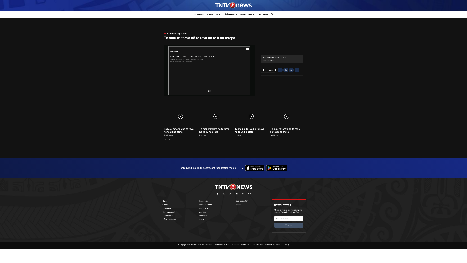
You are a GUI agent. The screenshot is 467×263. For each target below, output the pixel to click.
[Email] (297, 70)
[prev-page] (165, 139)
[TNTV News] (233, 187)
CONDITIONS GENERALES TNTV (244, 245)
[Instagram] (224, 193)
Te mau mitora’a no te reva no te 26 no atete (249, 130)
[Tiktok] (243, 193)
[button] (272, 14)
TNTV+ (238, 204)
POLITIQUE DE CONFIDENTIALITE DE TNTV (219, 245)
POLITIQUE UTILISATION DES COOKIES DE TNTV (272, 245)
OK (209, 91)
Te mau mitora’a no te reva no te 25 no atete (285, 130)
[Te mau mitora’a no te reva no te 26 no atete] (251, 116)
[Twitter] (230, 193)
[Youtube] (249, 193)
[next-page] (169, 139)
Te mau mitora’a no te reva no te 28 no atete (179, 130)
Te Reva (184, 34)
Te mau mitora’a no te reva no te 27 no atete (214, 130)
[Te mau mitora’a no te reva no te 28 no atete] (180, 116)
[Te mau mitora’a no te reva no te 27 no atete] (215, 116)
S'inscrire (288, 225)
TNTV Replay (174, 34)
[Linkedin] (291, 70)
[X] (285, 70)
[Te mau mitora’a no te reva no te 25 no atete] (286, 116)
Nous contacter (241, 201)
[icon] (165, 34)
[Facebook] (280, 70)
